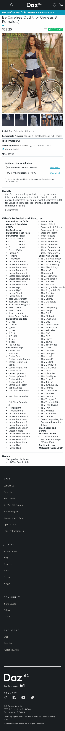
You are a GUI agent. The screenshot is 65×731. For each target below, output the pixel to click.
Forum (7, 616)
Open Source (10, 524)
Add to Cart (55, 29)
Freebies (8, 643)
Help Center (9, 498)
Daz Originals (16, 131)
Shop (6, 636)
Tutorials (8, 492)
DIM (49, 145)
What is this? (55, 168)
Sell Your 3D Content (13, 505)
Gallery (7, 610)
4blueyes (29, 131)
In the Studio (10, 603)
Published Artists (12, 649)
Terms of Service (33, 716)
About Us (8, 564)
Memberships (10, 551)
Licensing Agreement (13, 716)
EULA (6, 719)
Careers (7, 577)
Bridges (7, 583)
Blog (6, 557)
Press (6, 570)
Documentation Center (14, 518)
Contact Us (9, 485)
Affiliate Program (11, 511)
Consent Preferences (14, 530)
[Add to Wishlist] (45, 29)
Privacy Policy (49, 716)
